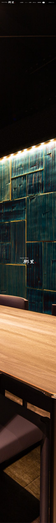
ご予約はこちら (51, 2)
